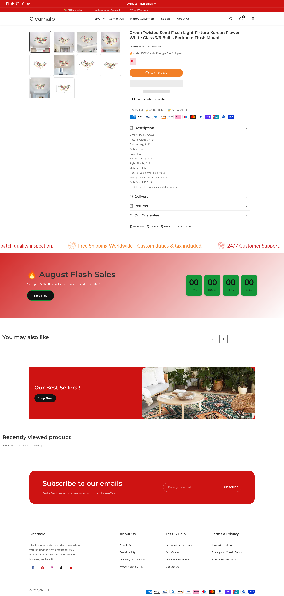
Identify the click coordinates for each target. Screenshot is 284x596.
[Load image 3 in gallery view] (87, 42)
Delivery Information (178, 559)
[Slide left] (30, 34)
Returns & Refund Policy (180, 544)
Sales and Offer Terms (224, 559)
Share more (184, 226)
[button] (156, 83)
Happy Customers (142, 18)
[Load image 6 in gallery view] (63, 65)
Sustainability (127, 552)
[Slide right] (120, 103)
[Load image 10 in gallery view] (63, 88)
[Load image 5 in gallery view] (40, 65)
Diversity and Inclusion (133, 559)
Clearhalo (44, 590)
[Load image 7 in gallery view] (87, 65)
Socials (165, 18)
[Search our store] (232, 18)
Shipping (134, 46)
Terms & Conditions (223, 544)
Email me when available (150, 99)
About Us (183, 18)
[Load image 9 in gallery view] (40, 88)
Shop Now (40, 295)
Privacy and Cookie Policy (227, 552)
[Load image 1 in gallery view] (40, 42)
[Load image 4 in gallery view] (110, 42)
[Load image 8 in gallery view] (110, 65)
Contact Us (116, 18)
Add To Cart (158, 72)
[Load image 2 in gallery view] (63, 42)
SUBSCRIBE (230, 487)
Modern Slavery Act (131, 566)
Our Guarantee (174, 552)
